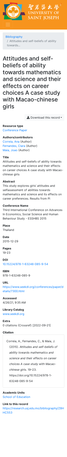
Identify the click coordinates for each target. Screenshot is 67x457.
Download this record (45, 117)
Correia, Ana (11, 141)
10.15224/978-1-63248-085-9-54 (25, 264)
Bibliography (14, 36)
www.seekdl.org (13, 314)
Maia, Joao (10, 150)
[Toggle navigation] (8, 24)
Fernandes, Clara (14, 146)
